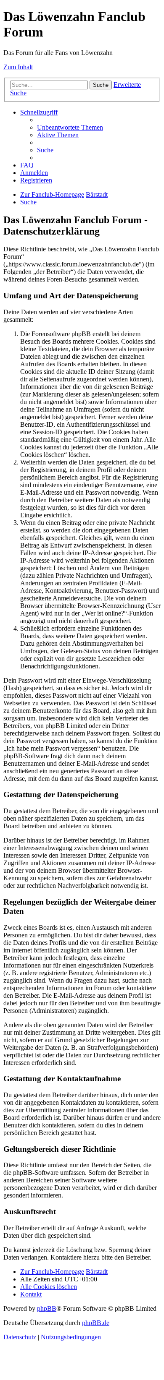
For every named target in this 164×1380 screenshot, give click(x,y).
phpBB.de (95, 1322)
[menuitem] (70, 127)
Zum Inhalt (18, 66)
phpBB (46, 1308)
